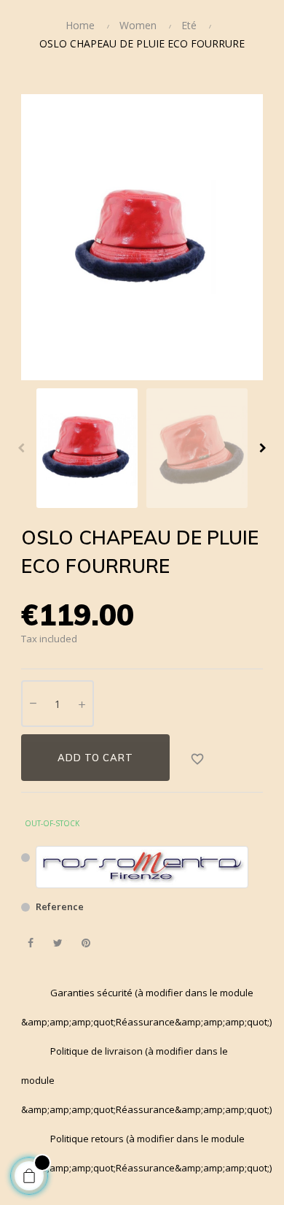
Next (263, 448)
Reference (60, 906)
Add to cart (95, 757)
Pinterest (85, 943)
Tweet (58, 943)
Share (30, 943)
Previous (21, 448)
